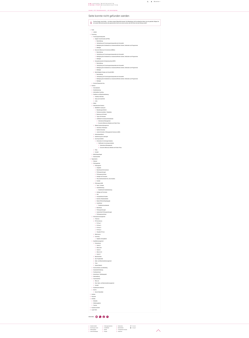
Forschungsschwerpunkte (99, 36)
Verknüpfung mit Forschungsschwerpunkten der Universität (110, 43)
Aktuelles (95, 301)
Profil (93, 30)
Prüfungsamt (98, 165)
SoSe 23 (98, 249)
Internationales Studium (98, 105)
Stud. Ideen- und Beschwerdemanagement (104, 283)
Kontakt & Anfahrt (96, 307)
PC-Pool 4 (99, 229)
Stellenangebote (97, 303)
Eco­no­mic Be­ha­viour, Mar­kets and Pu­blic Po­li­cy (109, 123)
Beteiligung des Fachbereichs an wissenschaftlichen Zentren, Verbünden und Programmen (117, 56)
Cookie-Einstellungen (94, 331)
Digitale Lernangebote (102, 238)
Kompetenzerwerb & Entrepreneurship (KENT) (105, 61)
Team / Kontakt (100, 185)
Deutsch (157, 1)
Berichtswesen (98, 256)
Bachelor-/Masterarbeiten (102, 198)
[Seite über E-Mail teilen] (96, 317)
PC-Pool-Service (98, 221)
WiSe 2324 (99, 247)
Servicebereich (96, 87)
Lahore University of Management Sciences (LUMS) (108, 132)
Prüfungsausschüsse (101, 174)
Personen (94, 296)
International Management (104, 121)
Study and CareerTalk (100, 98)
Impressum (120, 331)
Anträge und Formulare (102, 176)
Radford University (101, 129)
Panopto (105, 331)
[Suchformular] (147, 1)
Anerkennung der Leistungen (101, 136)
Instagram (134, 327)
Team (96, 263)
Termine (95, 305)
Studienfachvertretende (103, 205)
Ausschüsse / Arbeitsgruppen (100, 274)
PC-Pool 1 (99, 223)
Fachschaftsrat (96, 278)
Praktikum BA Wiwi (99, 96)
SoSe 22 (98, 254)
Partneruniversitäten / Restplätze (104, 112)
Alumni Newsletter (99, 292)
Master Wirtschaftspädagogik (103, 201)
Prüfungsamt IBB (99, 183)
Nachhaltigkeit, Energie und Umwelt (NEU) (104, 72)
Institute (93, 294)
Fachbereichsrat (97, 272)
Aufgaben (99, 167)
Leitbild (95, 32)
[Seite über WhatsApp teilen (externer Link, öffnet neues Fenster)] (100, 317)
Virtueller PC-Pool (101, 232)
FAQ (97, 194)
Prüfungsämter (96, 163)
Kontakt (96, 152)
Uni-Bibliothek (106, 327)
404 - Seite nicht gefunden (112, 10)
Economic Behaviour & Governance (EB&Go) (105, 50)
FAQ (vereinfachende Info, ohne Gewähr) (106, 178)
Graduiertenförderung (98, 270)
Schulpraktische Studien (102, 196)
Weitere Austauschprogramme (102, 125)
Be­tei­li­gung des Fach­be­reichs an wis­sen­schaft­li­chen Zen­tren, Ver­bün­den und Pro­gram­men (117, 45)
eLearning (97, 236)
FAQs (96, 150)
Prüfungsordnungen (101, 172)
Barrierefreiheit (120, 327)
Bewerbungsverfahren (102, 110)
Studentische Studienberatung (105, 189)
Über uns (97, 280)
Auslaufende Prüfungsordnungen (104, 212)
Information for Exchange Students (105, 141)
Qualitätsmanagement (98, 241)
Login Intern (94, 309)
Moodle (105, 329)
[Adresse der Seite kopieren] (107, 317)
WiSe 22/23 (99, 252)
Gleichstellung (96, 276)
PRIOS (94, 103)
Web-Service (98, 234)
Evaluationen (98, 243)
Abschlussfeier (96, 156)
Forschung (94, 34)
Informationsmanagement (99, 216)
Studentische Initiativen (98, 287)
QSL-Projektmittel (99, 258)
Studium (93, 85)
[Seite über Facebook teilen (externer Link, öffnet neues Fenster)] (104, 317)
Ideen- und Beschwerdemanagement (103, 261)
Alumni (94, 289)
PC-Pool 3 (99, 227)
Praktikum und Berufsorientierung (101, 94)
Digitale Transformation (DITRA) (102, 38)
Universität (90, 10)
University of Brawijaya (102, 127)
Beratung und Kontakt (102, 114)
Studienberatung (97, 90)
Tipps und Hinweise (101, 116)
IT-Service (97, 218)
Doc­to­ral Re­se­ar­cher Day (99, 83)
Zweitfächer (99, 203)
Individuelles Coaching (98, 92)
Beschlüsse (99, 207)
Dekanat (95, 161)
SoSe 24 (98, 245)
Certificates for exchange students (106, 143)
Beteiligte (99, 47)
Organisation (94, 159)
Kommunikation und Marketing (100, 267)
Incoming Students (99, 138)
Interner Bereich (98, 265)
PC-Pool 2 (99, 225)
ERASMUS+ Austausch (100, 107)
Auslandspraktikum (99, 134)
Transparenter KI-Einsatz (122, 329)
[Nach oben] (158, 330)
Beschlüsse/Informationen (103, 170)
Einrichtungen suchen (94, 327)
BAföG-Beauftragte (97, 154)
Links (96, 101)
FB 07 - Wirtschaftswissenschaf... (100, 10)
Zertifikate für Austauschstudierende (105, 118)
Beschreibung (100, 41)
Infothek (93, 298)
